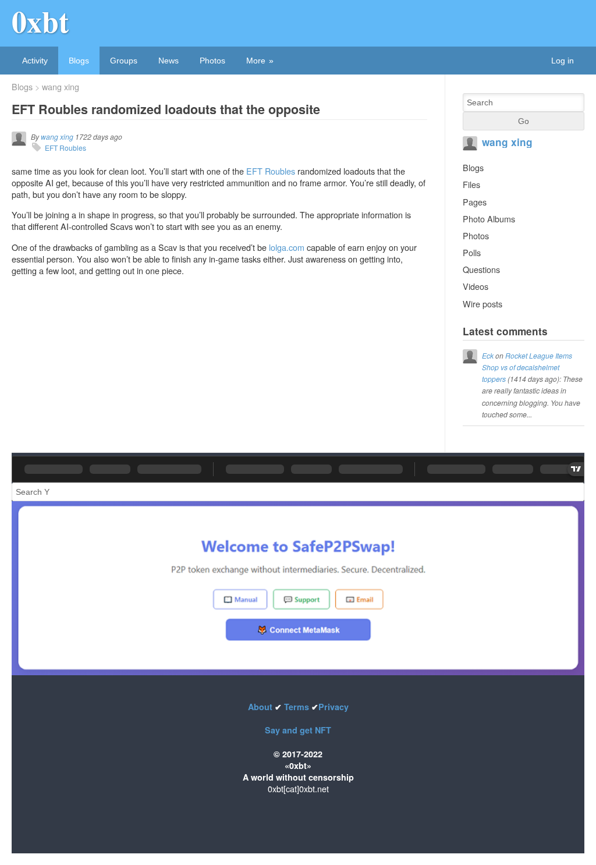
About (261, 706)
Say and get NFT (298, 730)
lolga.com (286, 247)
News (168, 60)
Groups (123, 60)
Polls (472, 252)
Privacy (333, 706)
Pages (475, 202)
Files (471, 184)
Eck (488, 355)
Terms (296, 706)
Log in (562, 60)
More (255, 60)
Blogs (79, 60)
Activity (35, 60)
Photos (212, 60)
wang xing (60, 87)
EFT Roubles (65, 148)
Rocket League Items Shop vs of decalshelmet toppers (527, 367)
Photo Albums (489, 218)
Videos (475, 286)
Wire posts (482, 303)
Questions (481, 269)
